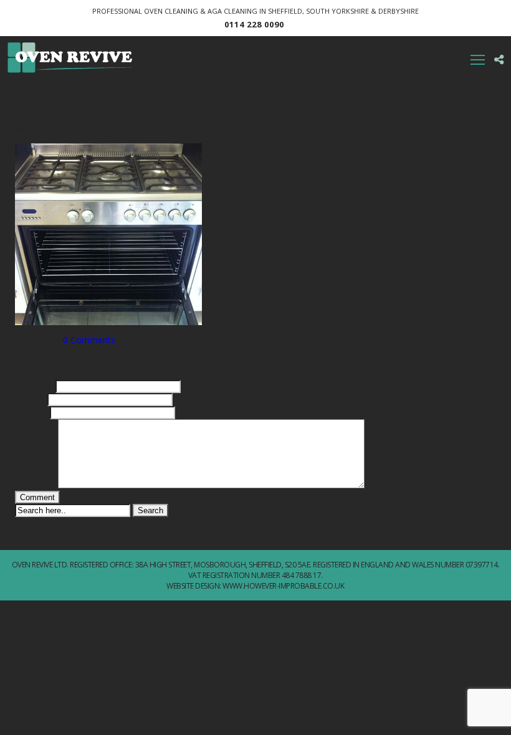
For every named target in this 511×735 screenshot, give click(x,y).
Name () (34, 386)
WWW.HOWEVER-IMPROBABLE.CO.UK (283, 586)
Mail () (30, 399)
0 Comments (89, 340)
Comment (35, 485)
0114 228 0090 (254, 24)
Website (31, 412)
